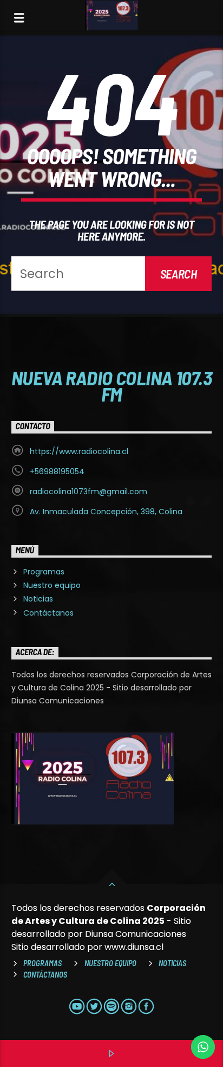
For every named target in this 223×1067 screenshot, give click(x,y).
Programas (43, 571)
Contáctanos (48, 612)
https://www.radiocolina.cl (79, 451)
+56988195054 (57, 471)
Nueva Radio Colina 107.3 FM (111, 385)
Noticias (38, 598)
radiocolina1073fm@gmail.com (88, 491)
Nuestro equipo (52, 585)
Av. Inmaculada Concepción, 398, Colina (106, 511)
